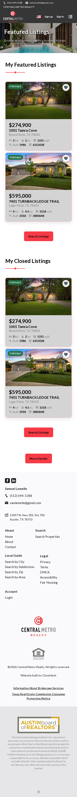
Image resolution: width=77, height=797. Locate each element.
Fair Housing (49, 582)
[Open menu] (70, 16)
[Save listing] (65, 87)
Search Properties (47, 536)
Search (40, 530)
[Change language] (39, 16)
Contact (10, 547)
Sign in (60, 16)
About (9, 530)
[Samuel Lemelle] (38, 626)
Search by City (14, 561)
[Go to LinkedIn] (13, 480)
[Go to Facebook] (7, 480)
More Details (39, 458)
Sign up (49, 16)
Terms (44, 567)
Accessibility (48, 577)
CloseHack (49, 675)
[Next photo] (67, 100)
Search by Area (15, 577)
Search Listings (38, 236)
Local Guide (13, 555)
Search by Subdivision (19, 567)
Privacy (45, 562)
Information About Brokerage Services (38, 688)
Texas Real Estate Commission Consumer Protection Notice (38, 696)
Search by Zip (14, 572)
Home (9, 536)
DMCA (44, 572)
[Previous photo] (10, 100)
